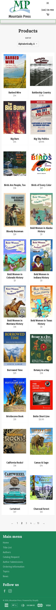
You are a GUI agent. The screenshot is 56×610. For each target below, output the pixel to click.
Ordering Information (13, 566)
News (5, 576)
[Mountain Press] (20, 7)
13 (38, 523)
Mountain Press (15, 600)
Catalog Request (11, 557)
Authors (7, 552)
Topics (6, 571)
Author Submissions (13, 561)
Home (6, 542)
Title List (7, 547)
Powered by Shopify (30, 600)
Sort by (28, 38)
